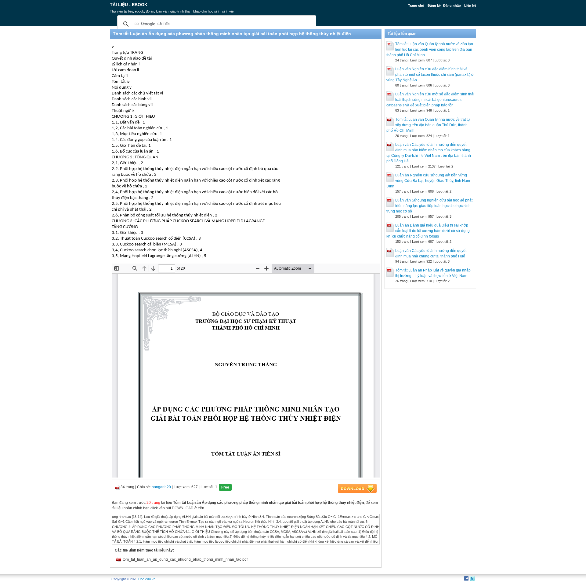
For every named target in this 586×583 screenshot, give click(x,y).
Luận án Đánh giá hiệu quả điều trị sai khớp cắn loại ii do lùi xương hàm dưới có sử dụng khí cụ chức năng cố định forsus (428, 230)
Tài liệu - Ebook (128, 4)
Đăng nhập (452, 5)
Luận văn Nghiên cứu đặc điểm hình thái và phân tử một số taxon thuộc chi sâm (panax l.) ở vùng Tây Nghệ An (430, 74)
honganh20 (161, 487)
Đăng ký (434, 5)
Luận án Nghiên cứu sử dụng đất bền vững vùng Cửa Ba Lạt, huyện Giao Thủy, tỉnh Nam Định (428, 180)
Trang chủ (416, 5)
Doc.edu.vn (146, 579)
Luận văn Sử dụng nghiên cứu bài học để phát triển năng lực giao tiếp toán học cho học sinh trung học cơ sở (429, 205)
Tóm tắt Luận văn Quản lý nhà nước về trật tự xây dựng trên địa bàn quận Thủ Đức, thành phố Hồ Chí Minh (428, 125)
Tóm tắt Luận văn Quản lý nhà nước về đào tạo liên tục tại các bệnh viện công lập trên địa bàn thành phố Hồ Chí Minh (429, 49)
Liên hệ (470, 5)
